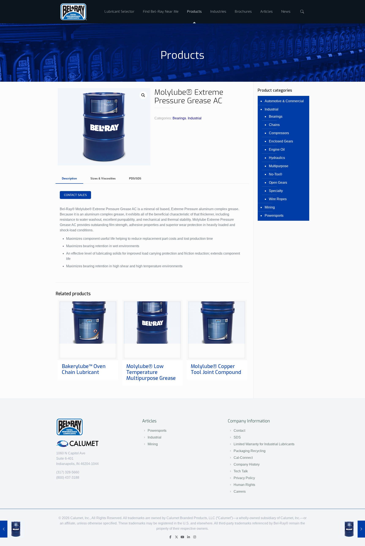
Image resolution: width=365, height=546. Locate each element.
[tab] (69, 178)
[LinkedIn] (189, 537)
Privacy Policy (244, 478)
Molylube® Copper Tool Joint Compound (216, 369)
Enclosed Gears (281, 141)
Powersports (274, 215)
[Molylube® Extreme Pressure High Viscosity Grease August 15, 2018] (353, 529)
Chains (274, 125)
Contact (239, 430)
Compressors (279, 133)
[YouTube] (183, 537)
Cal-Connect (243, 457)
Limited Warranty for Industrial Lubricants (264, 444)
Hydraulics (277, 158)
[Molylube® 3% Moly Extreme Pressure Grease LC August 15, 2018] (12, 529)
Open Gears (278, 182)
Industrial (195, 118)
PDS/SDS (135, 178)
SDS (237, 437)
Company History (247, 464)
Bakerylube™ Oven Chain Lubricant (84, 369)
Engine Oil (277, 149)
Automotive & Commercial (284, 101)
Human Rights (244, 485)
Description (69, 178)
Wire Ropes (278, 199)
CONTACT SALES (75, 195)
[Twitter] (176, 537)
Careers (240, 491)
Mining (270, 207)
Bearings (179, 118)
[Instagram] (195, 537)
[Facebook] (170, 537)
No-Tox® (275, 174)
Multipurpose (278, 166)
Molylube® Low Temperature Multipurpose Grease (151, 372)
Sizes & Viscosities (103, 178)
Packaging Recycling (250, 451)
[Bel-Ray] (73, 11)
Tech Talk (241, 471)
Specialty (276, 191)
